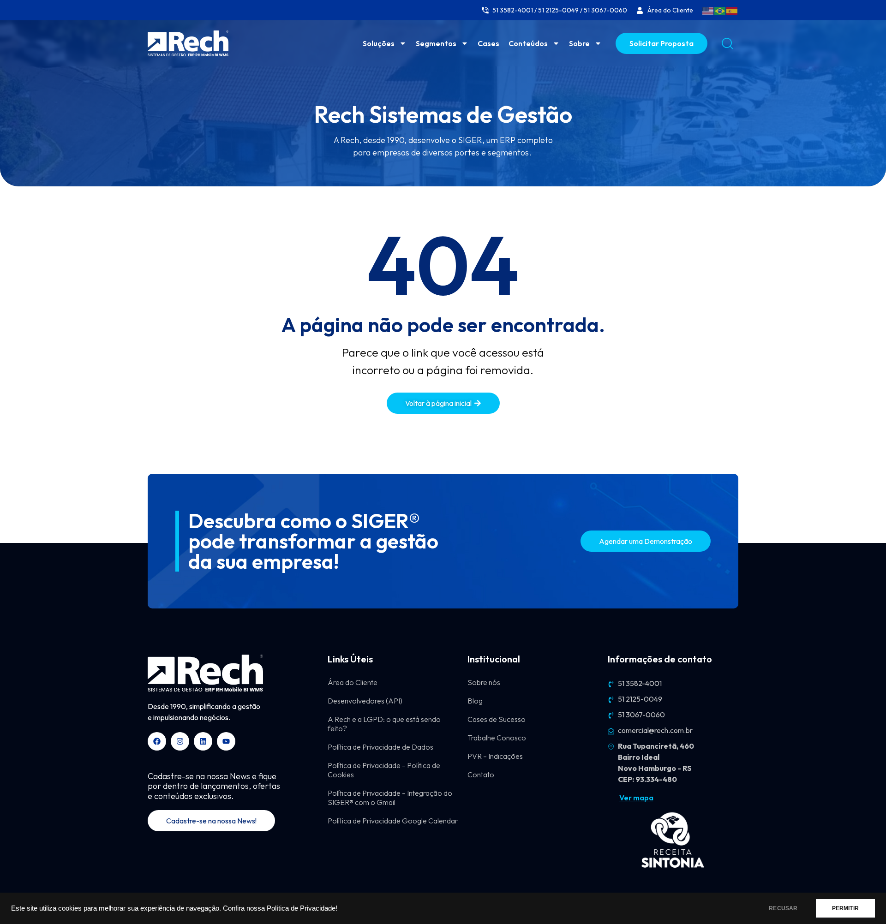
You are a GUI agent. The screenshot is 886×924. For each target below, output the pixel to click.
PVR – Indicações (495, 756)
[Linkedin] (203, 741)
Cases (488, 43)
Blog (475, 700)
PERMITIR (845, 908)
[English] (708, 10)
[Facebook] (157, 741)
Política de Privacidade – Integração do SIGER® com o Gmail (390, 797)
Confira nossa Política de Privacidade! (280, 908)
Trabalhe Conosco (496, 737)
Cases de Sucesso (496, 719)
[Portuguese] (720, 10)
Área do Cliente (352, 682)
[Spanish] (732, 10)
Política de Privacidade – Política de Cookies (384, 770)
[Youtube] (226, 741)
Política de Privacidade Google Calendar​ (393, 820)
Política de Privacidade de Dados (380, 746)
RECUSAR (783, 908)
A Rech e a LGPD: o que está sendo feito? (384, 724)
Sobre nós (483, 682)
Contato (480, 774)
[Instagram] (180, 741)
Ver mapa (636, 797)
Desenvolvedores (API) (365, 700)
